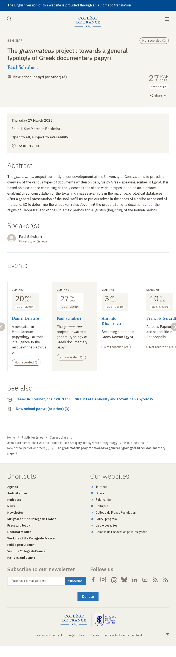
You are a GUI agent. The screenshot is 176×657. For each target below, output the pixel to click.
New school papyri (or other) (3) (40, 77)
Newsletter (15, 513)
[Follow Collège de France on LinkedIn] (135, 580)
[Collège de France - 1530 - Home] (88, 22)
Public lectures (134, 443)
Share (158, 95)
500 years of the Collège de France (31, 519)
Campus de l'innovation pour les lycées (121, 532)
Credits (95, 635)
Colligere (102, 506)
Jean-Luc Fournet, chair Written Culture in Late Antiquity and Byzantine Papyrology (84, 399)
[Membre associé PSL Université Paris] (105, 620)
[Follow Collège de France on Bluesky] (124, 580)
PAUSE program (106, 519)
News (11, 506)
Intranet (101, 487)
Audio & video (17, 493)
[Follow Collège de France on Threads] (114, 580)
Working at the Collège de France (31, 538)
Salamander (104, 500)
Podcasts (14, 500)
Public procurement (21, 545)
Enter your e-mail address (29, 581)
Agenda (12, 487)
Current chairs (59, 437)
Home (11, 437)
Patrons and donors (21, 558)
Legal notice (76, 635)
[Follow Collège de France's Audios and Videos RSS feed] (166, 580)
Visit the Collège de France (26, 551)
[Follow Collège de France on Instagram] (103, 580)
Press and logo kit (20, 525)
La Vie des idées (106, 525)
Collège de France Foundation (116, 513)
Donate (88, 596)
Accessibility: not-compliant (123, 635)
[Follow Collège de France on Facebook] (93, 580)
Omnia (100, 493)
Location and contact (48, 635)
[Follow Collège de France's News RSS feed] (155, 580)
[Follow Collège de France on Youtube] (145, 580)
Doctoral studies (19, 532)
